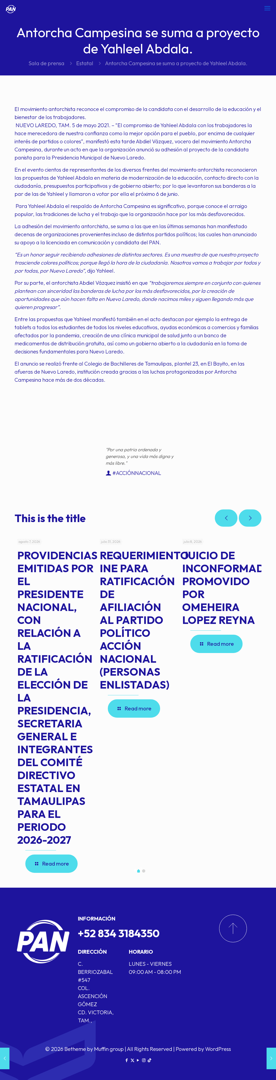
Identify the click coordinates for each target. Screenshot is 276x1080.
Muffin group (109, 1049)
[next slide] (250, 518)
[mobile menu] (267, 8)
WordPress (218, 1049)
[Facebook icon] (127, 1060)
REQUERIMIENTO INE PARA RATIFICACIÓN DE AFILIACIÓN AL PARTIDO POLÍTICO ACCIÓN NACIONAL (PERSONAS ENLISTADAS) (144, 619)
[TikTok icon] (149, 1060)
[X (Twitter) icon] (132, 1060)
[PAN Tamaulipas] (10, 8)
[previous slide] (226, 518)
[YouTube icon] (138, 1060)
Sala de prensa (46, 63)
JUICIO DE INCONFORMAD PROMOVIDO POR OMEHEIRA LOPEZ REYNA (223, 587)
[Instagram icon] (144, 1060)
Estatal (84, 63)
